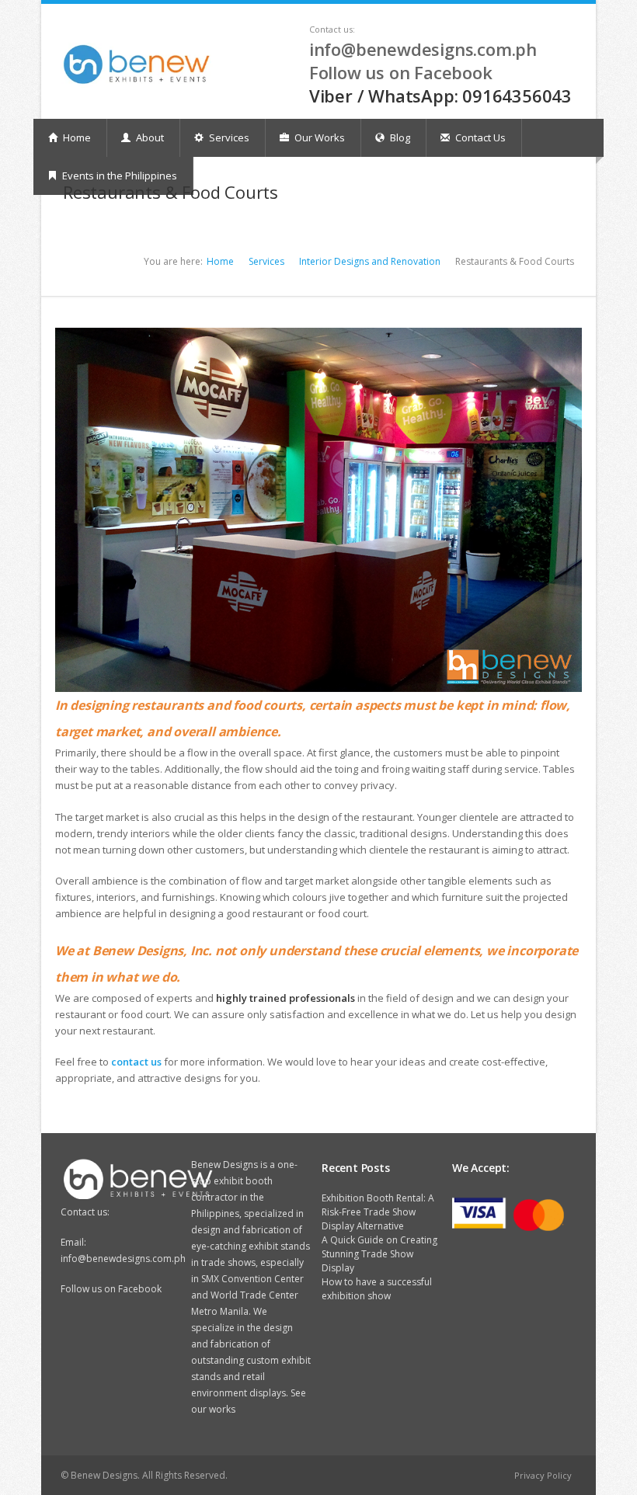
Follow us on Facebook (401, 72)
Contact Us (479, 137)
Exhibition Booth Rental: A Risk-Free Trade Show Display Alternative (378, 1212)
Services (228, 137)
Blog (399, 137)
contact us (136, 1062)
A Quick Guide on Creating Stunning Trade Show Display (379, 1253)
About (149, 137)
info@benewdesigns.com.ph (423, 49)
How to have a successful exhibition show (377, 1288)
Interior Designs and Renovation (369, 261)
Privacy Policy (543, 1475)
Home (76, 137)
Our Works (318, 137)
